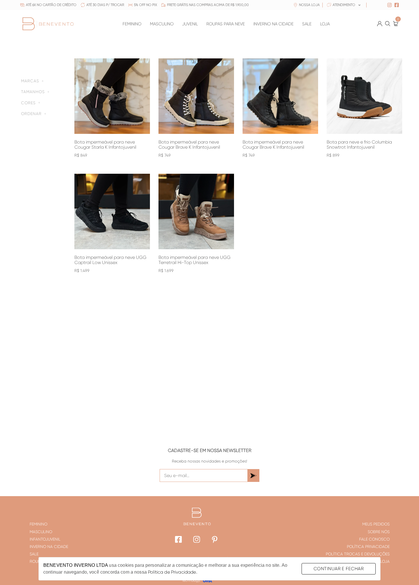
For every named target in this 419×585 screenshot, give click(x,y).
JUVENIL (190, 24)
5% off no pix (145, 5)
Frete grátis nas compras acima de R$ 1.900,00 (208, 5)
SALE (307, 24)
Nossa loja (309, 5)
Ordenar (31, 113)
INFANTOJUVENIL (45, 539)
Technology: (191, 580)
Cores (28, 103)
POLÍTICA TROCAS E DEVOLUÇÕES (358, 554)
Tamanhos (33, 91)
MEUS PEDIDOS (376, 524)
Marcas (30, 81)
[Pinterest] (215, 540)
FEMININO (132, 24)
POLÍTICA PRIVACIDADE (368, 546)
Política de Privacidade (172, 572)
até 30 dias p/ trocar (105, 5)
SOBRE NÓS (379, 531)
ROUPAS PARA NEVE (225, 24)
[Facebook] (179, 540)
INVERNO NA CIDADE (273, 24)
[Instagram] (197, 540)
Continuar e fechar (339, 568)
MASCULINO (162, 24)
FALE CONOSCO (374, 539)
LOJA (325, 24)
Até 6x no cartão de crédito (51, 5)
